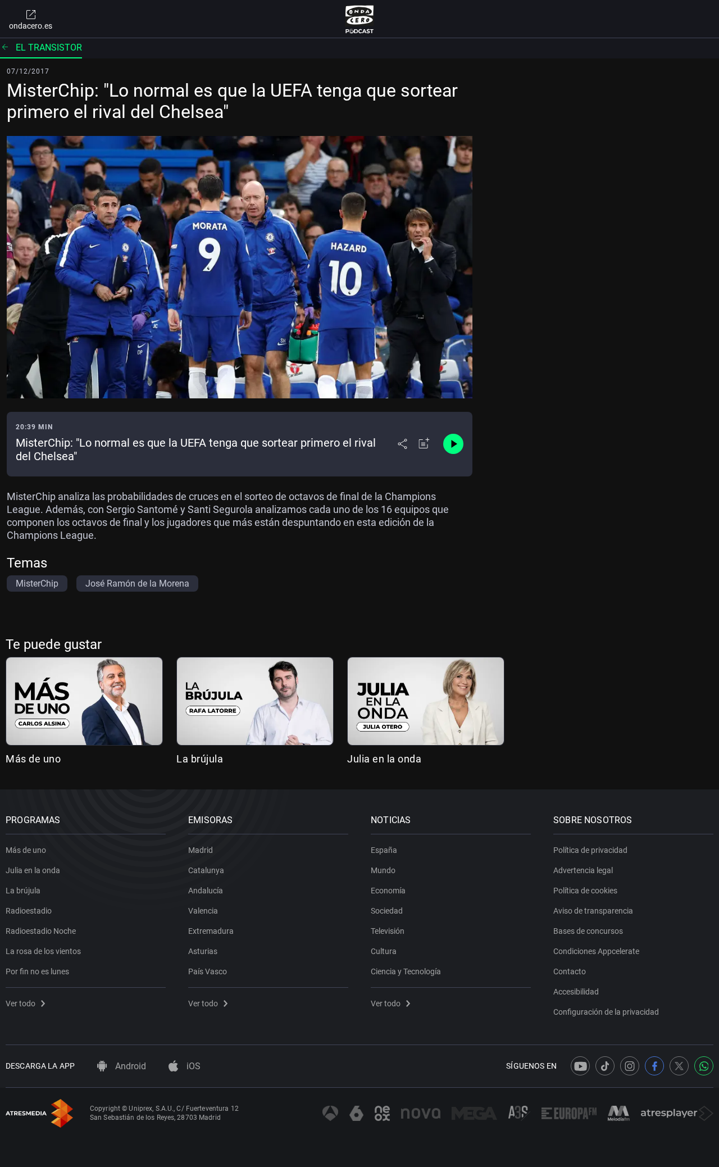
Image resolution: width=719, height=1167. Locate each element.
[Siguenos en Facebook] (654, 1065)
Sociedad (387, 910)
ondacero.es (30, 25)
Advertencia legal (583, 870)
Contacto (569, 971)
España (384, 850)
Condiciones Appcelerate (596, 951)
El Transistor (49, 47)
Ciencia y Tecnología (406, 971)
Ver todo (20, 1003)
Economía (388, 890)
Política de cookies (585, 890)
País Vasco (207, 971)
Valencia (203, 910)
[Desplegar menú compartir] (402, 444)
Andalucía (205, 890)
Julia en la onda (384, 759)
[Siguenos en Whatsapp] (703, 1065)
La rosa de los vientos (43, 951)
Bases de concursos (588, 931)
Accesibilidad (576, 991)
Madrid (200, 850)
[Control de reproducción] (453, 444)
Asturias (202, 951)
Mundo (383, 870)
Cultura (384, 951)
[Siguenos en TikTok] (605, 1065)
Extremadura (211, 931)
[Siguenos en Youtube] (580, 1065)
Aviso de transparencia (593, 910)
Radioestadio (29, 910)
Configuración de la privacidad (606, 1011)
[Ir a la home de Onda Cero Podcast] (360, 19)
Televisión (387, 931)
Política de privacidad (590, 850)
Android (129, 1066)
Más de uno (33, 759)
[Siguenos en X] (679, 1065)
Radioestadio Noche (41, 931)
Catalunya (206, 870)
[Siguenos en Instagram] (629, 1065)
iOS (192, 1066)
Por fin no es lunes (37, 971)
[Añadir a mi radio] (424, 444)
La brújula (199, 759)
